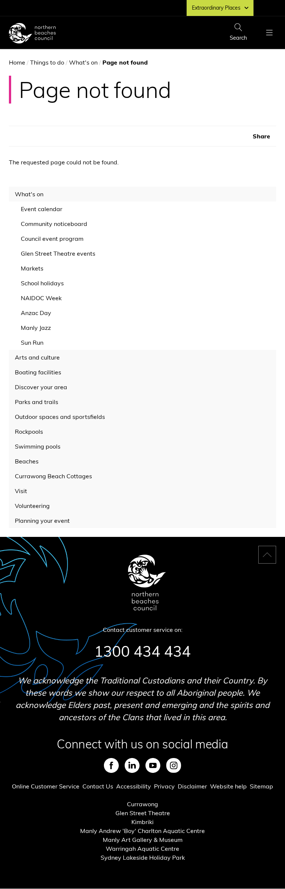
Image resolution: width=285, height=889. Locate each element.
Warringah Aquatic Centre (142, 848)
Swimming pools (37, 446)
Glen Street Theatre (142, 813)
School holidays (42, 283)
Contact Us (97, 786)
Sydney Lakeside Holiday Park (143, 857)
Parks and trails (36, 402)
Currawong (142, 804)
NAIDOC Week (41, 298)
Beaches (27, 461)
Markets (32, 268)
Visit (21, 491)
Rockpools (29, 431)
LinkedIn (132, 765)
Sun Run (32, 344)
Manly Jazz (36, 327)
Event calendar (41, 209)
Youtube (152, 765)
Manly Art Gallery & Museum (143, 839)
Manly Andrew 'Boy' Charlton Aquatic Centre (142, 830)
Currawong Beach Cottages (53, 476)
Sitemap (261, 786)
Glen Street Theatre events (57, 255)
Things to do (47, 62)
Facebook (111, 765)
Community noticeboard (54, 223)
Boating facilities (38, 372)
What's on (83, 62)
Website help (228, 786)
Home (17, 62)
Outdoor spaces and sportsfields (60, 416)
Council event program (52, 238)
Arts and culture (37, 357)
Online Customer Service (45, 786)
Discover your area (41, 387)
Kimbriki (142, 822)
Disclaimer (192, 786)
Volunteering (32, 505)
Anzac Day (36, 312)
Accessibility (133, 786)
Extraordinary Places (216, 7)
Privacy (164, 786)
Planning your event (42, 520)
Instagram (173, 765)
